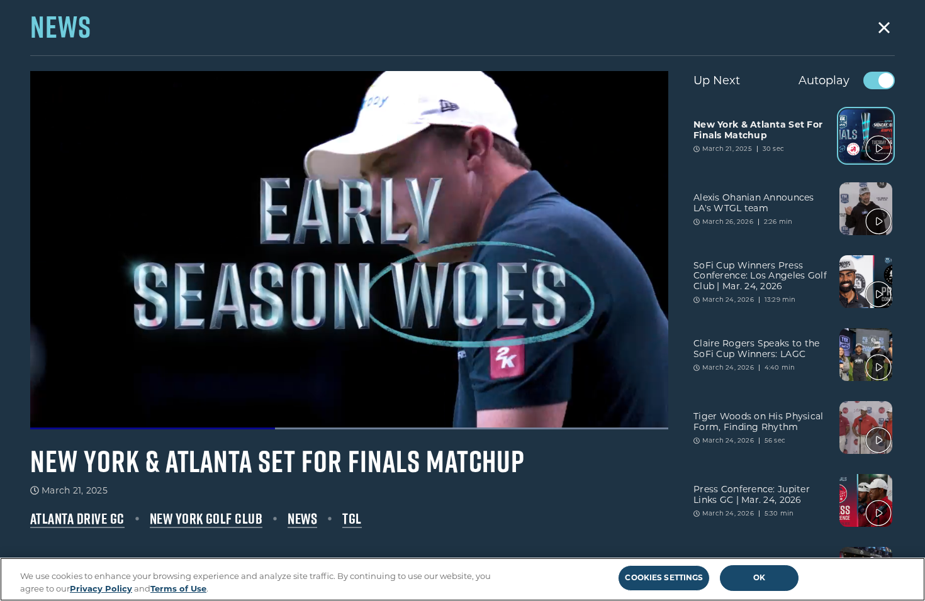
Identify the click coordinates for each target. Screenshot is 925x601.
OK (759, 577)
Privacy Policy (101, 588)
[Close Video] (884, 27)
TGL (351, 518)
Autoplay (824, 80)
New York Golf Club (206, 518)
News (302, 518)
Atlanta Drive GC (77, 518)
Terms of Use (178, 588)
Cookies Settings (664, 577)
